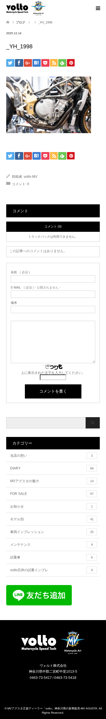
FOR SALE (52, 494)
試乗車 (51, 557)
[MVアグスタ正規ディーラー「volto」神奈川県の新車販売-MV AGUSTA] (53, 653)
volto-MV (30, 177)
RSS (56, 690)
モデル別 (52, 519)
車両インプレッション (52, 532)
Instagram (49, 690)
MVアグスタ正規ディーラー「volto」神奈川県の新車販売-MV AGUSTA (52, 708)
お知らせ (51, 506)
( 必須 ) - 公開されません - (35, 287)
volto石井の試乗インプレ (51, 570)
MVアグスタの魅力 (52, 481)
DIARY (52, 468)
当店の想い (51, 456)
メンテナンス (51, 545)
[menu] (97, 8)
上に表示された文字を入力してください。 (53, 373)
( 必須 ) (20, 272)
